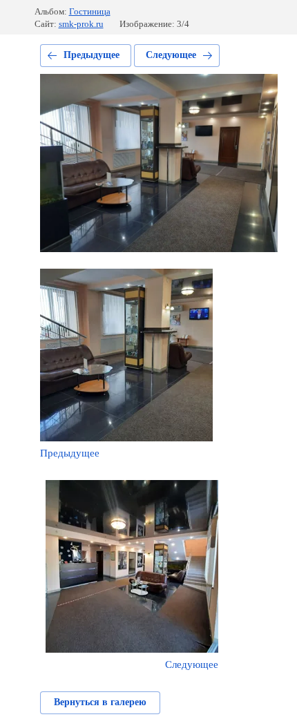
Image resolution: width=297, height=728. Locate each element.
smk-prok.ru (81, 24)
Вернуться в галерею (100, 702)
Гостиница (90, 11)
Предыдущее (91, 55)
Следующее (171, 55)
